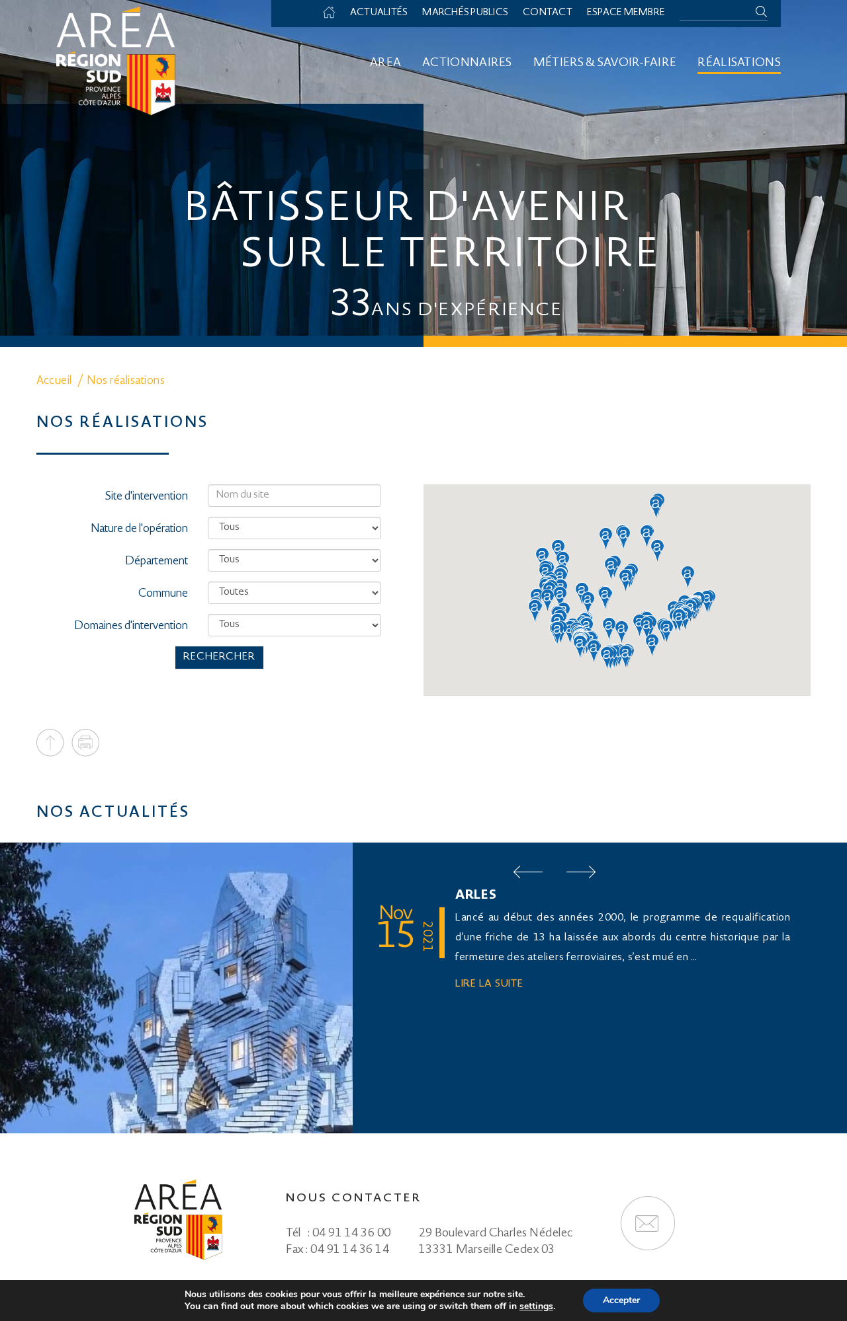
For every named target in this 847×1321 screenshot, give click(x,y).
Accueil (335, 13)
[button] (655, 507)
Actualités (379, 13)
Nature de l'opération (139, 529)
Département (156, 561)
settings (536, 1306)
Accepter (621, 1300)
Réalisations (739, 63)
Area (385, 63)
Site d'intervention (146, 497)
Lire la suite (489, 984)
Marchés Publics (465, 13)
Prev (528, 872)
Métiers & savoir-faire (605, 63)
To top (50, 743)
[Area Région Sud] (115, 59)
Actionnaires (467, 63)
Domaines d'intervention (131, 626)
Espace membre (626, 13)
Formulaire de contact (648, 1223)
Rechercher (219, 657)
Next (581, 872)
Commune (163, 594)
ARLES (476, 896)
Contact (547, 13)
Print (85, 743)
